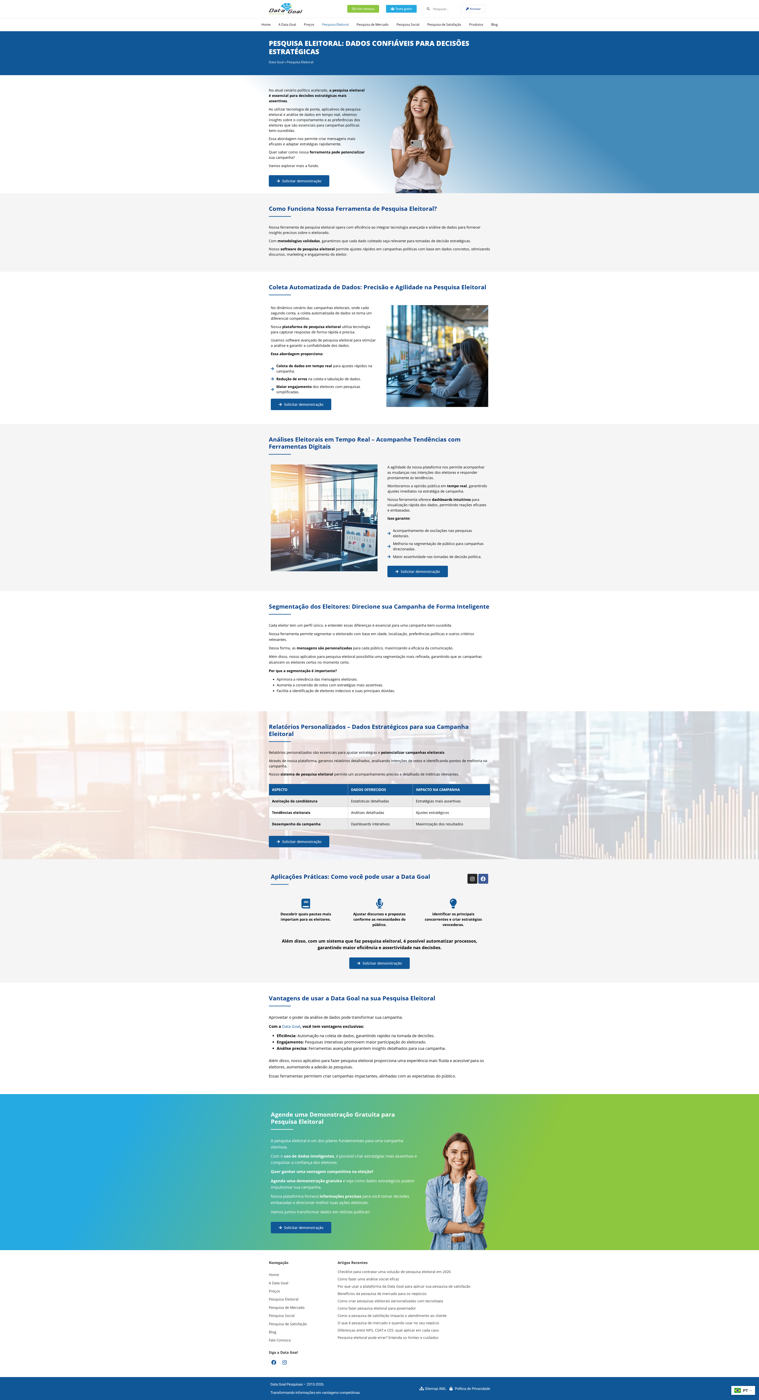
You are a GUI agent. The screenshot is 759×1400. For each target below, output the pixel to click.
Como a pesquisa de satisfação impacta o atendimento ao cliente (392, 1315)
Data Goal (276, 62)
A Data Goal (287, 24)
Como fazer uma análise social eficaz (368, 1279)
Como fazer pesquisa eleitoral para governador (377, 1308)
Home (266, 24)
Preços (309, 24)
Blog (494, 24)
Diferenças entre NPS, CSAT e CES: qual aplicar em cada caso (388, 1330)
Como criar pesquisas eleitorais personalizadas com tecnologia (390, 1301)
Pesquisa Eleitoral (335, 24)
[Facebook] (483, 879)
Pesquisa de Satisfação (444, 24)
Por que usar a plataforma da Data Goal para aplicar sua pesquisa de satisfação (404, 1286)
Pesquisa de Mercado (373, 24)
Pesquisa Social (407, 24)
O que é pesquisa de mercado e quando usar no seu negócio (388, 1323)
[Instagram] (472, 879)
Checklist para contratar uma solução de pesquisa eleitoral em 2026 (394, 1271)
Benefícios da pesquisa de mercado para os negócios (382, 1293)
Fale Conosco (280, 1340)
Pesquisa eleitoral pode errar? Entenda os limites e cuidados (388, 1337)
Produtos (476, 24)
